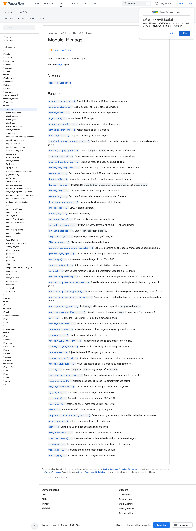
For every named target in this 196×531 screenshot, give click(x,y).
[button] (18, 50)
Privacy (54, 525)
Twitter (45, 504)
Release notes (125, 499)
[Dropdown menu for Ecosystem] (86, 3)
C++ (32, 18)
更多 (94, 3)
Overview (8, 18)
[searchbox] (19, 27)
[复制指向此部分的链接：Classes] (63, 75)
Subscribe (161, 525)
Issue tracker (125, 495)
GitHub (180, 3)
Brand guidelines (126, 508)
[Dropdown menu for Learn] (53, 3)
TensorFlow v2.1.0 (15, 12)
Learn (47, 3)
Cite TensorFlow (126, 513)
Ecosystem (77, 3)
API (60, 3)
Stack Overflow (126, 504)
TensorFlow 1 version (64, 50)
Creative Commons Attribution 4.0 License (120, 469)
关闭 (171, 33)
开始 (185, 33)
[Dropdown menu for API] (65, 3)
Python (21, 18)
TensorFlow (53, 33)
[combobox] (136, 3)
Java (41, 18)
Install (36, 3)
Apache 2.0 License (53, 472)
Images (60, 64)
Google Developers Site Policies (91, 472)
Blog (44, 495)
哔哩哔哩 (46, 508)
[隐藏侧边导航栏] (34, 526)
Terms (45, 525)
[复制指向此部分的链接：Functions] (66, 94)
